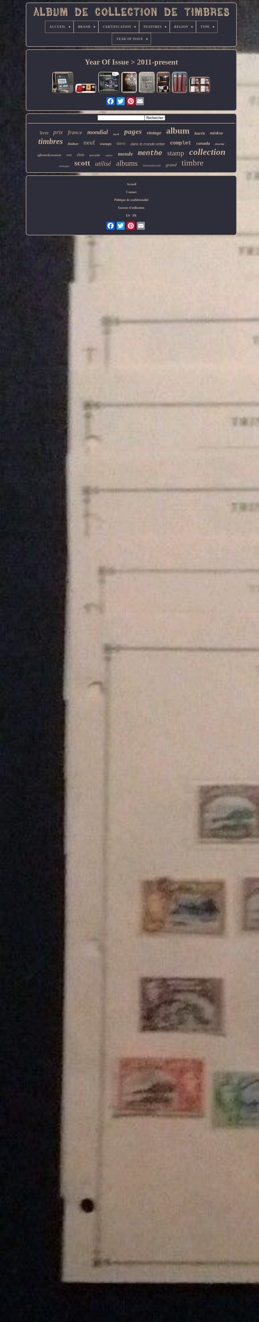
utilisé (103, 163)
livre (44, 132)
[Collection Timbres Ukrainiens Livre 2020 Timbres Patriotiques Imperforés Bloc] (129, 83)
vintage (154, 132)
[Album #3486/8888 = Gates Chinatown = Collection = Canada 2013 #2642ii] (86, 89)
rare (69, 155)
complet (180, 143)
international (152, 165)
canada (203, 143)
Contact (131, 192)
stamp (175, 153)
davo (121, 143)
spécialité (94, 155)
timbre (193, 162)
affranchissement (49, 155)
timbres (50, 141)
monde (125, 154)
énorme (219, 144)
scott (82, 162)
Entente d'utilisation (131, 208)
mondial (97, 132)
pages (133, 131)
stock (116, 134)
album (177, 130)
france (75, 132)
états (80, 155)
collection (207, 152)
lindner (73, 144)
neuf (89, 142)
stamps (106, 144)
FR (135, 215)
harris (200, 133)
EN (128, 215)
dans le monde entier (148, 144)
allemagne (64, 166)
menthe (150, 153)
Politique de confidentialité (131, 200)
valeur (109, 155)
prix (58, 132)
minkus (216, 133)
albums (127, 163)
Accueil (131, 184)
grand (171, 164)
